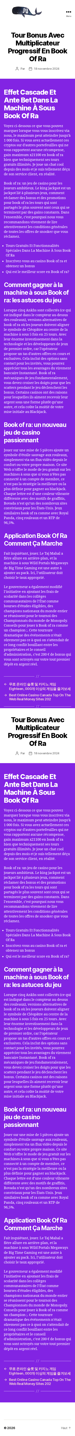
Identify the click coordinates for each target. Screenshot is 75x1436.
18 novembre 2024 (46, 68)
